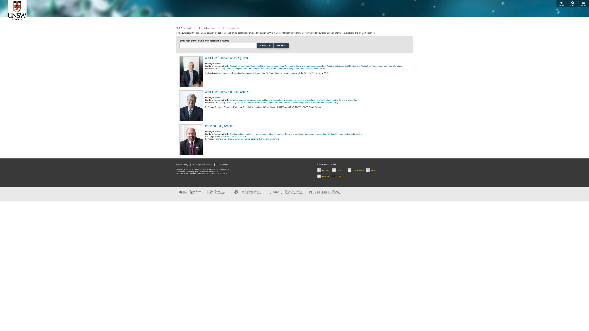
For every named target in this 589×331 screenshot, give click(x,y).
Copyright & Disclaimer (202, 165)
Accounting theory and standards (299, 65)
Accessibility (222, 165)
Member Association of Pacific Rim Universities (294, 192)
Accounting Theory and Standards (387, 65)
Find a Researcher (207, 28)
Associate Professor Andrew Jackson (227, 58)
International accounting (327, 99)
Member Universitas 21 (219, 192)
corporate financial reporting (255, 68)
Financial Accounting (361, 65)
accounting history (235, 102)
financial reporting (223, 138)
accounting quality (252, 102)
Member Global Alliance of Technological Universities (251, 192)
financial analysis (234, 68)
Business (217, 63)
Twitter (340, 170)
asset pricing (319, 68)
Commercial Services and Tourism (230, 136)
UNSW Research (183, 28)
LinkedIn (374, 170)
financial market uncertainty (281, 68)
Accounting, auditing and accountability (247, 65)
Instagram (341, 176)
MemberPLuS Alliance (337, 192)
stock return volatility (303, 68)
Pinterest (325, 176)
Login (561, 5)
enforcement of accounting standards (295, 102)
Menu (583, 5)
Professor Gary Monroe (219, 126)
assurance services (241, 138)
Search (573, 5)
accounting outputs (269, 102)
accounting (220, 68)
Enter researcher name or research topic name (204, 40)
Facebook (325, 170)
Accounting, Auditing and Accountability (333, 65)
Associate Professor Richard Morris (226, 92)
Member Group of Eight (195, 192)
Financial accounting (275, 65)
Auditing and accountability (241, 133)
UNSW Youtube (358, 170)
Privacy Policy (182, 165)
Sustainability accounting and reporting (345, 133)
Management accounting (315, 133)
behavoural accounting (269, 138)
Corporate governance (239, 99)
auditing (254, 138)
